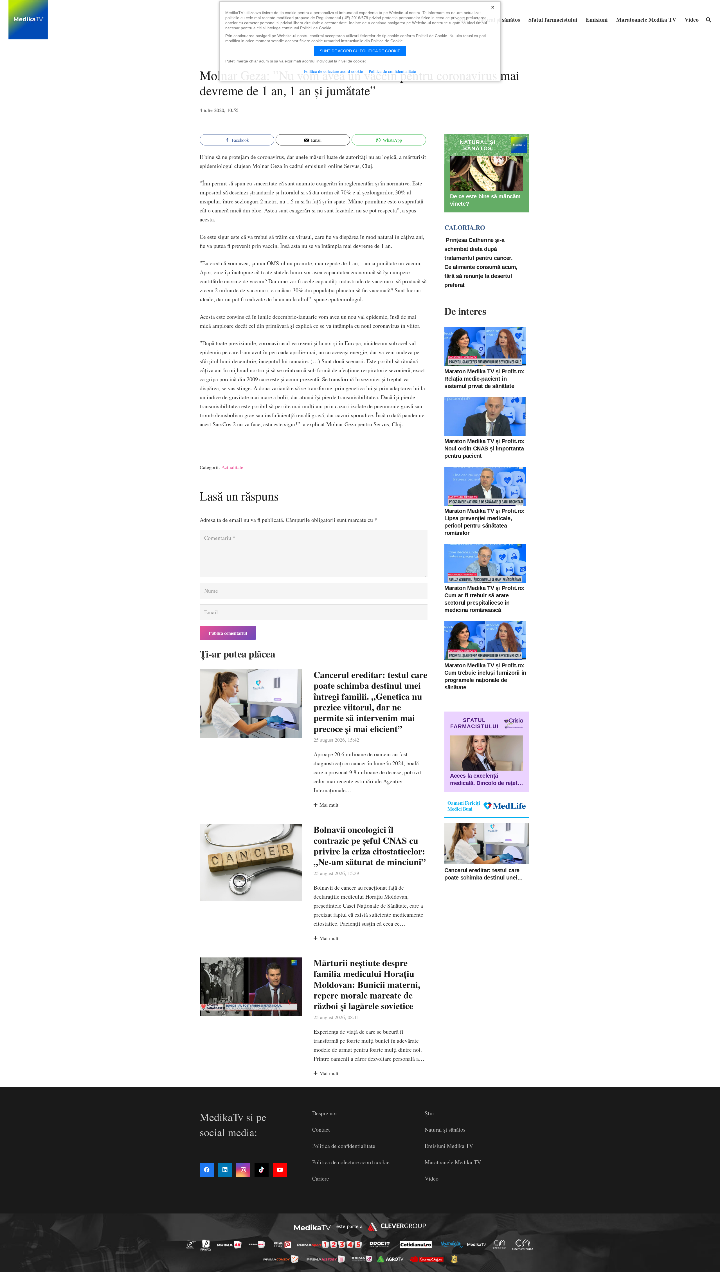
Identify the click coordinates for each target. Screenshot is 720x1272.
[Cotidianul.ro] (417, 1244)
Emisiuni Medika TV (449, 1146)
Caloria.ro (464, 227)
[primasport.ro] (330, 1244)
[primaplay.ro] (284, 1244)
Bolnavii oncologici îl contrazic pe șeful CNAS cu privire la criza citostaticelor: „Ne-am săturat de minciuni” (370, 845)
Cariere (320, 1178)
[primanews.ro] (258, 1244)
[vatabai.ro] (455, 1259)
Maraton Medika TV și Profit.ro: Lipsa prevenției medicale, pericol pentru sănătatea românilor (484, 522)
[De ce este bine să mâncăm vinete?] (486, 173)
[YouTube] (280, 1170)
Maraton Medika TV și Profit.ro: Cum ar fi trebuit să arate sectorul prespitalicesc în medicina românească (484, 599)
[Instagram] (243, 1170)
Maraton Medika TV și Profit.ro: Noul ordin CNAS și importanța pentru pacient (484, 448)
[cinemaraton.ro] (501, 1244)
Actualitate (232, 467)
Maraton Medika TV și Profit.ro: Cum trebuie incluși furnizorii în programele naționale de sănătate (485, 676)
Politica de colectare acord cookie (351, 1162)
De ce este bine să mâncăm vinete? (485, 200)
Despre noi (324, 1113)
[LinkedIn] (225, 1170)
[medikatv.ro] (478, 1244)
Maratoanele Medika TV (453, 1162)
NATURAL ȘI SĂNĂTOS (477, 145)
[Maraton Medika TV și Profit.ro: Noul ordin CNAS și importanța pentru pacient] (485, 416)
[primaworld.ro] (363, 1259)
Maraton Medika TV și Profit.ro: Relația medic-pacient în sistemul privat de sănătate (484, 378)
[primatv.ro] (192, 1244)
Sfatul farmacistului (474, 723)
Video (431, 1178)
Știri (430, 1113)
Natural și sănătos (445, 1129)
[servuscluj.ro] (428, 1259)
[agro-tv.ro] (392, 1259)
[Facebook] (207, 1170)
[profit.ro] (381, 1244)
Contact (321, 1129)
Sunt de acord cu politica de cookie (360, 51)
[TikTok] (262, 1170)
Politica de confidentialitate (343, 1146)
